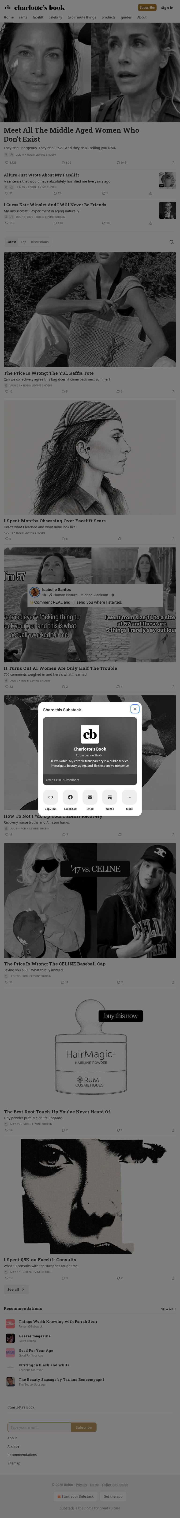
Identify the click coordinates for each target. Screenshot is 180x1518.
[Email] (90, 797)
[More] (129, 797)
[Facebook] (70, 797)
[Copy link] (50, 797)
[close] (135, 709)
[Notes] (109, 797)
